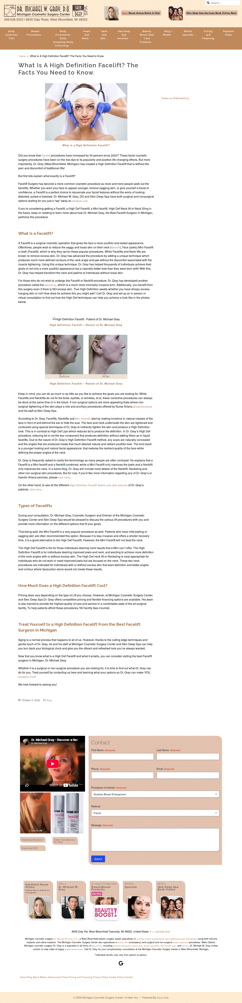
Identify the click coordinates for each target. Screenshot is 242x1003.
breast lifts (123, 942)
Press (65, 977)
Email (165, 769)
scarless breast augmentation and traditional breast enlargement (166, 938)
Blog (49, 700)
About (36, 977)
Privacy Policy (100, 977)
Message (102, 825)
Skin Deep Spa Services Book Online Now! (211, 13)
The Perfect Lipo (168, 945)
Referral (95, 806)
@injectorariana (142, 406)
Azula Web (163, 997)
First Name (103, 750)
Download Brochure (32, 839)
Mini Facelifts (83, 418)
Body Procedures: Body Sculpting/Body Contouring (63, 38)
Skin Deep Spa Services (123, 35)
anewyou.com (79, 201)
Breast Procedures (34, 33)
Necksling (50, 285)
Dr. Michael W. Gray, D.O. (66, 938)
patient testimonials (74, 949)
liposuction (97, 945)
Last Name (168, 750)
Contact (128, 977)
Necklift (115, 247)
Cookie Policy (116, 977)
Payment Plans (228, 33)
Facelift (45, 155)
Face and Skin (103, 35)
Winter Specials (187, 33)
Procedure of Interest (108, 787)
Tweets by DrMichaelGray (175, 98)
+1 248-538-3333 (161, 931)
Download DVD (30, 847)
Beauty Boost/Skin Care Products (147, 36)
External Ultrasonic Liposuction (127, 945)
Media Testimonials (50, 977)
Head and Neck (86, 35)
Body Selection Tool (11, 35)
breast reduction (180, 942)
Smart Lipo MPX (151, 945)
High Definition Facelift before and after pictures (99, 485)
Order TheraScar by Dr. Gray (64, 840)
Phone (100, 769)
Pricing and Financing (208, 35)
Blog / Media (167, 33)
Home (22, 56)
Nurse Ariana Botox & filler (141, 13)
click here (64, 477)
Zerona (185, 945)
